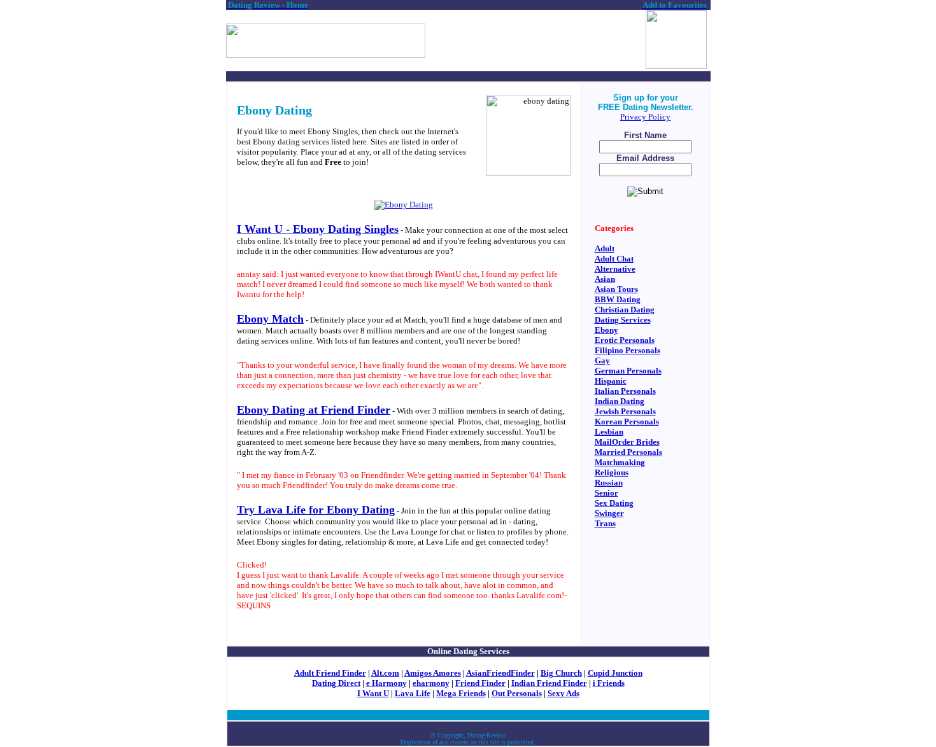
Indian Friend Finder (549, 683)
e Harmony (386, 683)
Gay (602, 360)
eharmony (431, 683)
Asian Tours (616, 289)
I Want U (373, 693)
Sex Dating (614, 503)
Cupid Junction (615, 673)
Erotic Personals (625, 340)
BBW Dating (618, 299)
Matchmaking (620, 462)
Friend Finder (480, 683)
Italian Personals (625, 391)
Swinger (609, 513)
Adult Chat (614, 258)
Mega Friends (461, 693)
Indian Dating (619, 401)
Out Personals (517, 693)
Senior (606, 493)
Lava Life (412, 693)
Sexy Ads (563, 693)
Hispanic (611, 381)
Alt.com (385, 673)
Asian (605, 279)
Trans (605, 523)
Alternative (615, 269)
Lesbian (609, 431)
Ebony (606, 330)
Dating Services (623, 320)
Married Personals (628, 452)
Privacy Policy (645, 117)
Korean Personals (627, 421)
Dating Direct (336, 683)
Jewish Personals (625, 411)
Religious (611, 472)
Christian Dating (625, 309)
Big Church (561, 673)
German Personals (628, 370)
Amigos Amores (432, 673)
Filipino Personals (627, 350)
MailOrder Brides (627, 442)
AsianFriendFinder (500, 673)
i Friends (609, 683)
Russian (609, 482)
